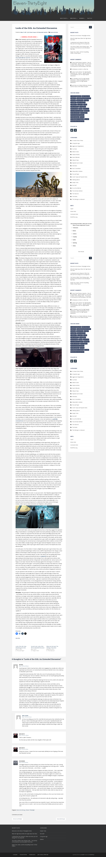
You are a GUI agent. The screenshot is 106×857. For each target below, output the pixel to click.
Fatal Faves (73, 100)
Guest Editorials (76, 157)
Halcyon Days (75, 160)
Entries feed (73, 211)
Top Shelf (87, 119)
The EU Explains (84, 112)
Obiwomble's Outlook (77, 171)
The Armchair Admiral (77, 191)
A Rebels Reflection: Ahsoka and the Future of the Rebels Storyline (81, 86)
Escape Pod (73, 98)
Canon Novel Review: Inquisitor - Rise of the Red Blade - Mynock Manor (80, 63)
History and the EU (81, 102)
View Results (81, 251)
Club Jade (15, 854)
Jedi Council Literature (43, 854)
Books (74, 230)
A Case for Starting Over (76, 96)
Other (74, 245)
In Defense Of (73, 104)
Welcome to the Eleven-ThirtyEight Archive (80, 35)
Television (75, 227)
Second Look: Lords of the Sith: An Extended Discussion (37, 647)
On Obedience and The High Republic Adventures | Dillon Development (79, 79)
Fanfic (74, 239)
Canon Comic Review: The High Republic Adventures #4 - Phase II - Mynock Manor (80, 72)
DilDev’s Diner (75, 151)
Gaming (75, 242)
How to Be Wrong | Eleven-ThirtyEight (26, 810)
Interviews (74, 165)
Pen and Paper (75, 174)
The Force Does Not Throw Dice (77, 115)
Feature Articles (54, 32)
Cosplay (75, 236)
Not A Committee (76, 168)
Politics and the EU (74, 106)
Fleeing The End (80, 100)
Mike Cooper (25, 715)
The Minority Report (75, 117)
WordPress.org (73, 217)
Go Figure (86, 100)
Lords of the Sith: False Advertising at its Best (21, 647)
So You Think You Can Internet (77, 110)
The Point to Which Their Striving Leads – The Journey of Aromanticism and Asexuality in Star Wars (81, 48)
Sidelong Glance (76, 179)
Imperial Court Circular (77, 163)
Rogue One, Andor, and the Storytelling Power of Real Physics (79, 52)
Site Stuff (74, 185)
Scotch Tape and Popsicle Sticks (79, 177)
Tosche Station (23, 854)
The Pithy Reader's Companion (77, 119)
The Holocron (75, 193)
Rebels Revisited (74, 108)
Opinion (42, 839)
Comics (75, 233)
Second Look (86, 108)
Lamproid (43, 556)
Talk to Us (89, 18)
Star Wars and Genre (75, 112)
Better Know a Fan (85, 96)
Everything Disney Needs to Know (83, 98)
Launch (85, 104)
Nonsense (81, 18)
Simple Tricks (73, 18)
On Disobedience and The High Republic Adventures (79, 75)
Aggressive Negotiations (78, 146)
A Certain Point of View (77, 140)
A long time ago (76, 143)
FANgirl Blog (32, 854)
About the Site (63, 18)
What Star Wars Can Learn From (77, 121)
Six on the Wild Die (76, 188)
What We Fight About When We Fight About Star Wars (80, 39)
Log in (71, 208)
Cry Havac (74, 149)
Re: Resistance (82, 106)
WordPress (92, 854)
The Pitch (82, 117)
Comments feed (74, 214)
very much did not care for (23, 57)
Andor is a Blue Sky (83, 69)
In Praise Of (80, 104)
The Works (74, 196)
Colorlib (82, 854)
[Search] (90, 27)
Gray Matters (73, 102)
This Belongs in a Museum (78, 199)
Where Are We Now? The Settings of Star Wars (52, 647)
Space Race (86, 110)
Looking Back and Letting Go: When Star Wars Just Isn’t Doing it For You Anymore (79, 43)
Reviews (80, 108)
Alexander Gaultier (43, 32)
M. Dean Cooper (32, 32)
